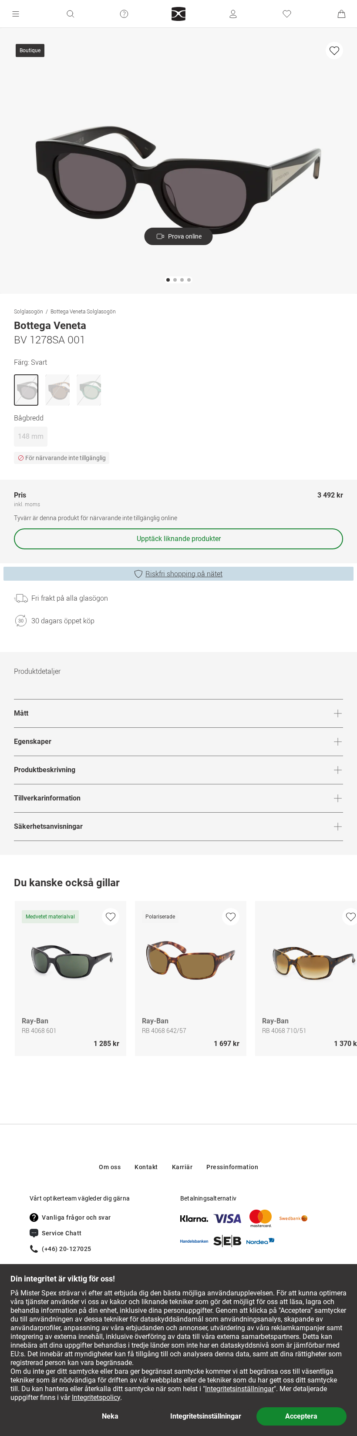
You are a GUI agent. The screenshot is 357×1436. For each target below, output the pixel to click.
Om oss (110, 1167)
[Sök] (70, 14)
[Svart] (26, 390)
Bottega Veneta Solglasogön (83, 311)
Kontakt (146, 1167)
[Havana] (57, 390)
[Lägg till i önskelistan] (334, 50)
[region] (178, 980)
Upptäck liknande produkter (179, 539)
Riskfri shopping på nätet (183, 573)
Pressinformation (232, 1167)
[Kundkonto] (233, 14)
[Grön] (89, 390)
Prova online (185, 236)
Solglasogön (28, 311)
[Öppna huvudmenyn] (15, 14)
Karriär (182, 1167)
